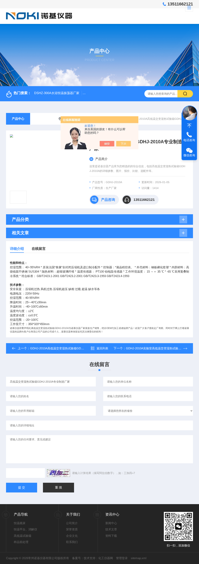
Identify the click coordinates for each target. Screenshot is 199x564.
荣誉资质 (72, 529)
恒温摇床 (19, 523)
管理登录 (122, 558)
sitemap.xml (138, 558)
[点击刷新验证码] (58, 473)
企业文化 (72, 535)
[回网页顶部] (189, 126)
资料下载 (111, 535)
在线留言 (39, 249)
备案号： (78, 558)
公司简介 (72, 523)
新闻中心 (111, 523)
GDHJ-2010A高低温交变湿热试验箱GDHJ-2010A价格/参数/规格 (71, 348)
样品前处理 (21, 542)
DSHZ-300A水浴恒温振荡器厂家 (56, 93)
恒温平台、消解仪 (25, 529)
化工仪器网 (105, 558)
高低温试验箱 (22, 535)
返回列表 (102, 348)
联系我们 (72, 542)
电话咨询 (189, 140)
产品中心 (18, 118)
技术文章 (111, 529)
